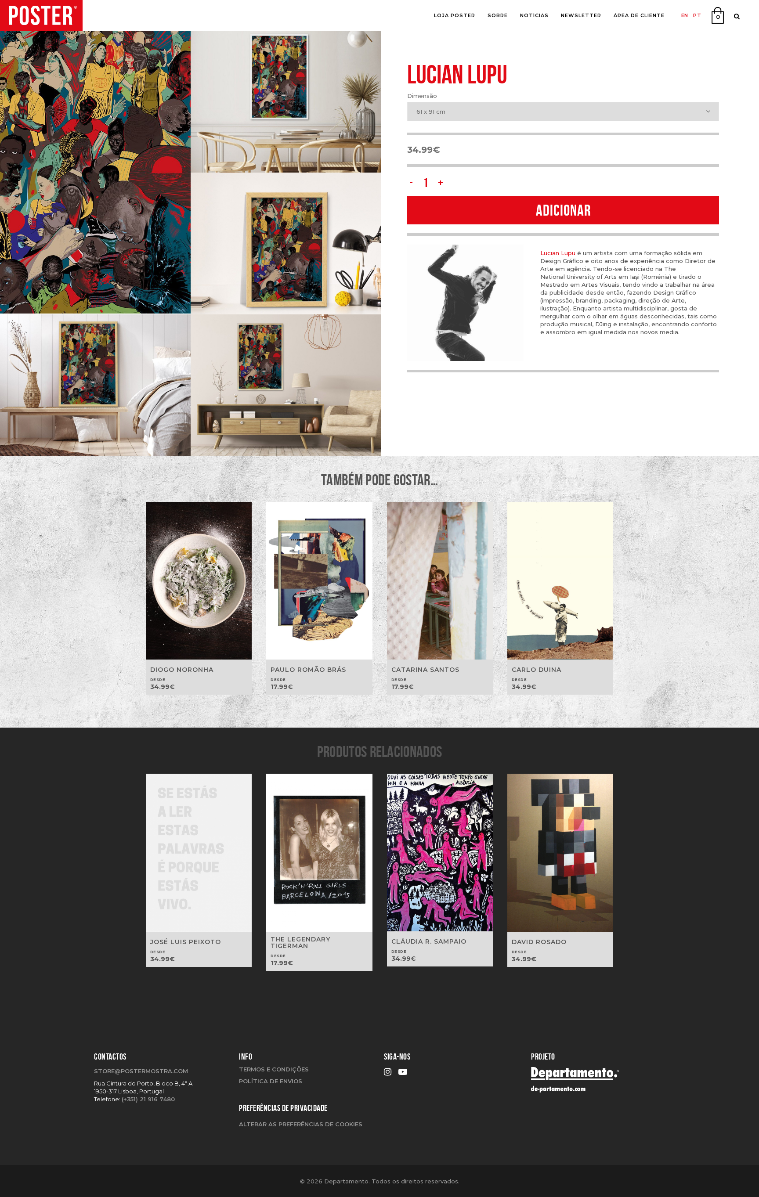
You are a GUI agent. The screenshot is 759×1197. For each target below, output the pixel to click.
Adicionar (563, 210)
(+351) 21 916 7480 (148, 1099)
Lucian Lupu (557, 252)
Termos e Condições (274, 1069)
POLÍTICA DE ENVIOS (270, 1081)
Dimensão (422, 95)
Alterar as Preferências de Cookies (300, 1124)
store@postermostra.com (141, 1070)
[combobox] (563, 111)
